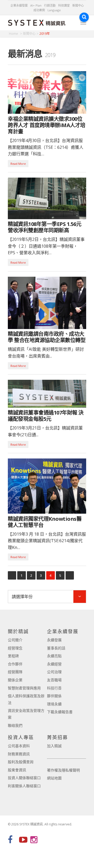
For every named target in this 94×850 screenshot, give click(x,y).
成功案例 (39, 10)
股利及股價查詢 (20, 761)
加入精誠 (54, 745)
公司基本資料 (19, 745)
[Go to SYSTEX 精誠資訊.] (15, 33)
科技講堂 (64, 5)
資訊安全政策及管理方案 (26, 714)
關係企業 (15, 679)
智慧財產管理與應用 (24, 687)
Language (54, 10)
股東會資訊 (17, 769)
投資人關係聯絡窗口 (24, 777)
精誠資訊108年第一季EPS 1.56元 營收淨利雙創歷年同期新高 (44, 227)
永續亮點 (54, 655)
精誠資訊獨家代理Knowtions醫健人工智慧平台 (44, 522)
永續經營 (54, 663)
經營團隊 (15, 671)
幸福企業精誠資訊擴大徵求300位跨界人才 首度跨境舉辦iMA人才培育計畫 (46, 125)
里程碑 (13, 655)
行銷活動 (50, 5)
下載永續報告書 (60, 711)
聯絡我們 (15, 725)
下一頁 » (70, 575)
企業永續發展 (19, 5)
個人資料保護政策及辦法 (26, 699)
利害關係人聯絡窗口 (24, 785)
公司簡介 (15, 639)
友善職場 (54, 679)
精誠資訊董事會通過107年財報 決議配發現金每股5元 (46, 415)
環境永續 (54, 703)
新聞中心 (78, 5)
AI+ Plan (36, 5)
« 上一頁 (12, 575)
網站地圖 (54, 777)
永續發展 (54, 639)
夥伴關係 (54, 695)
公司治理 (54, 671)
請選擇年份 (22, 596)
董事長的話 (56, 647)
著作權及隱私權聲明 (63, 770)
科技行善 (54, 687)
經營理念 (15, 647)
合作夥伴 (15, 663)
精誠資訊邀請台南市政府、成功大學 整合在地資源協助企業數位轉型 (46, 337)
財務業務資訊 (19, 753)
